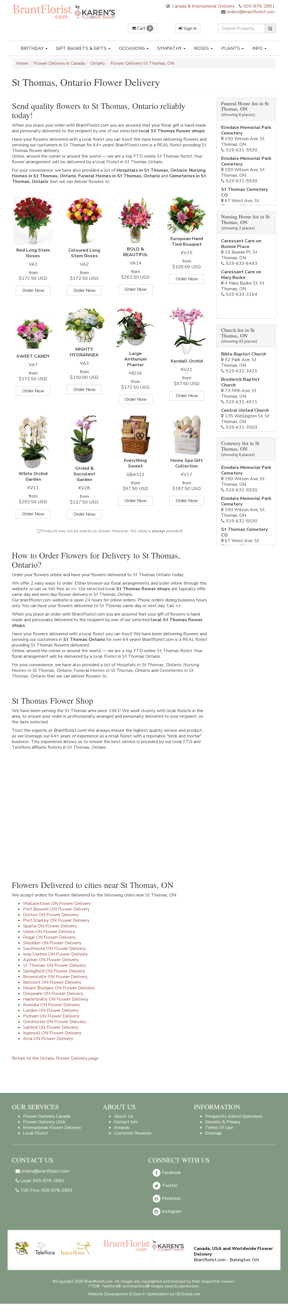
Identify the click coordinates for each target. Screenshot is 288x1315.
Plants (231, 48)
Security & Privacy (222, 1122)
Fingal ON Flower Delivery (49, 937)
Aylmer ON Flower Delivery (50, 960)
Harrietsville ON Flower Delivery (55, 999)
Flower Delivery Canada (46, 1116)
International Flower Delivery (52, 1127)
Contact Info (126, 1122)
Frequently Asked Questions (233, 1116)
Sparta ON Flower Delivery (50, 926)
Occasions (132, 48)
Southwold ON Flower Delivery (54, 948)
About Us (123, 1116)
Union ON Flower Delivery (49, 932)
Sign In (190, 28)
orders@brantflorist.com (250, 12)
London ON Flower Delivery (50, 1010)
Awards (121, 1127)
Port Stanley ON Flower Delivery (56, 920)
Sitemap (213, 1133)
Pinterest (171, 1198)
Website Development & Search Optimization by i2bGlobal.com (144, 1294)
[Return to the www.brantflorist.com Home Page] (64, 11)
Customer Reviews (133, 1133)
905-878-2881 (259, 6)
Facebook (171, 1172)
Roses (202, 48)
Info (258, 48)
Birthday (33, 48)
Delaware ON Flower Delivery (53, 993)
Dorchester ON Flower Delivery (54, 1022)
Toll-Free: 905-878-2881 (46, 1190)
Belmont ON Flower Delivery (52, 982)
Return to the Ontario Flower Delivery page (55, 1058)
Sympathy (170, 48)
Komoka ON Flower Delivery (51, 1005)
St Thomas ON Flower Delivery (54, 965)
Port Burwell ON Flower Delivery (56, 909)
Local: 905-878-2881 (41, 1181)
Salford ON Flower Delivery (50, 1027)
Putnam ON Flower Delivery (51, 1016)
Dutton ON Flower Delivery (50, 915)
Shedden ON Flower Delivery (52, 943)
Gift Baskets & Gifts (82, 48)
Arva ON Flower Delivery (48, 1039)
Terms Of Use (219, 1127)
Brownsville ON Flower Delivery (55, 977)
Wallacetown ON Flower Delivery (57, 903)
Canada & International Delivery (203, 6)
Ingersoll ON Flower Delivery (52, 1033)
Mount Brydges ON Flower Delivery (58, 988)
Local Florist (35, 1133)
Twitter (169, 1185)
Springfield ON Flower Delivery (54, 971)
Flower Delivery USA (44, 1122)
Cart (143, 28)
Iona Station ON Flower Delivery (55, 954)
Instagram (171, 1211)
